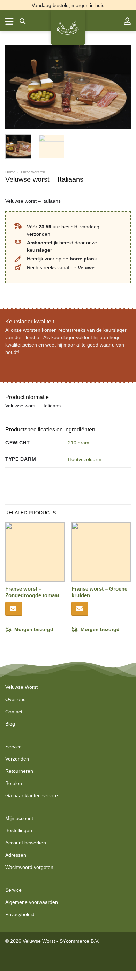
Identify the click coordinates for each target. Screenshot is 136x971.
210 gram (78, 442)
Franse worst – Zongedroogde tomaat (32, 592)
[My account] (127, 21)
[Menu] (10, 21)
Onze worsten (33, 172)
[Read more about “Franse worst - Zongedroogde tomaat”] (13, 609)
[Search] (22, 21)
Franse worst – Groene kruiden (99, 592)
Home (10, 172)
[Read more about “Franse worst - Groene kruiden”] (79, 609)
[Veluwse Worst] (68, 27)
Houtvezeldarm (84, 459)
